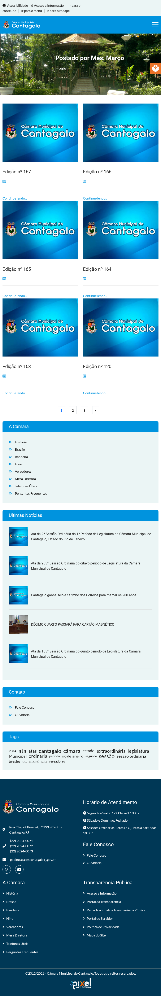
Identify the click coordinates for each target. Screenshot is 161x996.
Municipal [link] (18, 756)
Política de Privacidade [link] (103, 927)
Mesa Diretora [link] (25, 479)
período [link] (54, 756)
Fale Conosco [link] (24, 707)
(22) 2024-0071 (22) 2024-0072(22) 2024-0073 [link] (21, 846)
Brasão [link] (20, 449)
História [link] (21, 442)
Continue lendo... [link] (15, 198)
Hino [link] (18, 464)
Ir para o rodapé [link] (58, 11)
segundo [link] (91, 756)
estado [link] (89, 750)
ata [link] (22, 750)
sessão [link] (106, 756)
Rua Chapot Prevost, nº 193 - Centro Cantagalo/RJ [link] (35, 829)
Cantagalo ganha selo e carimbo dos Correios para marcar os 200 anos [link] (83, 595)
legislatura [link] (138, 750)
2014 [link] (12, 751)
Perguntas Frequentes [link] (31, 493)
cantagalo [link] (50, 750)
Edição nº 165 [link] (17, 269)
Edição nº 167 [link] (17, 171)
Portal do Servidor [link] (100, 918)
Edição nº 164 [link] (97, 269)
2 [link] (73, 410)
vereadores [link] (57, 761)
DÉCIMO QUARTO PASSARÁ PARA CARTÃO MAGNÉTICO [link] (72, 624)
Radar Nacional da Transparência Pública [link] (116, 910)
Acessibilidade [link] (17, 5)
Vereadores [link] (23, 471)
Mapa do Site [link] (96, 935)
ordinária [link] (38, 756)
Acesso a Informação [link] (49, 5)
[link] (155, 68)
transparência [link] (34, 761)
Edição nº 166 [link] (97, 171)
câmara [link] (71, 750)
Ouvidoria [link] (22, 715)
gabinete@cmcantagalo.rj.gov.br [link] (33, 859)
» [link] (95, 410)
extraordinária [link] (111, 750)
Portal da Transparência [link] (104, 902)
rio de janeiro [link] (72, 756)
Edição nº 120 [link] (97, 366)
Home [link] (60, 68)
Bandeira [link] (21, 457)
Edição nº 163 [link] (17, 366)
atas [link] (33, 750)
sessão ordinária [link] (131, 756)
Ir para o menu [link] (31, 11)
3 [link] (84, 410)
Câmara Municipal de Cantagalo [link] (70, 973)
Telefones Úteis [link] (26, 486)
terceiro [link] (14, 761)
